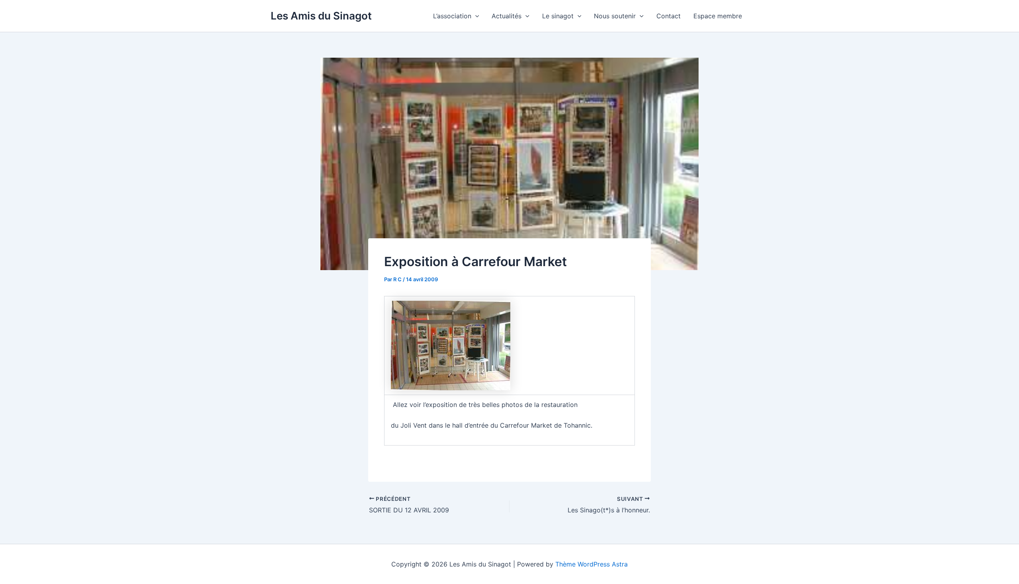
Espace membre (717, 16)
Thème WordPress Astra (591, 564)
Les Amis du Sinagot (321, 16)
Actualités (506, 16)
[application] (475, 16)
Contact (668, 16)
